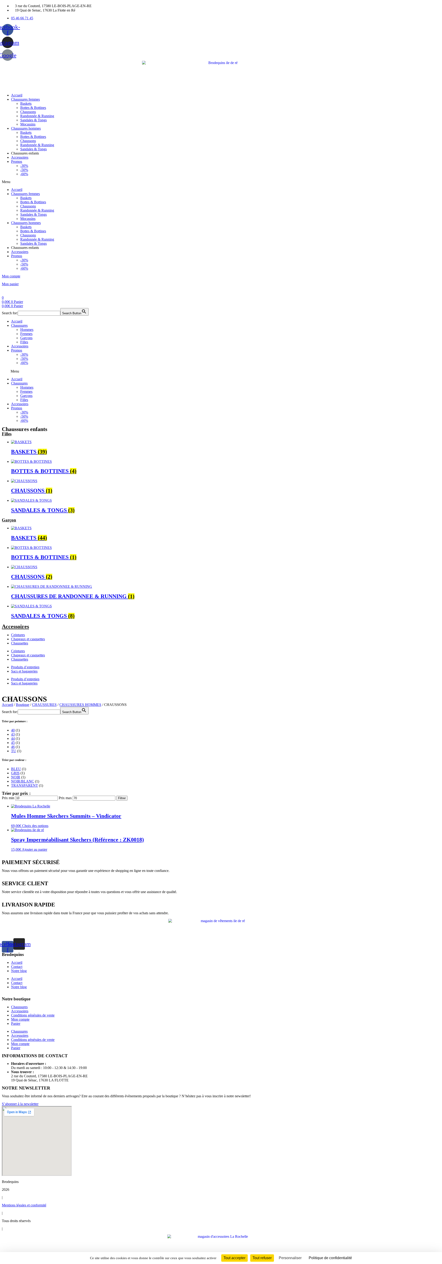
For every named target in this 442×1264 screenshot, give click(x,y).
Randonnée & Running (37, 116)
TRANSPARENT (24, 785)
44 (13, 738)
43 (13, 734)
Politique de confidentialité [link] (330, 1258)
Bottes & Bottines (33, 108)
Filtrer (122, 798)
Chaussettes (19, 643)
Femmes (26, 334)
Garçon (9, 520)
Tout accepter (234, 1258)
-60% (24, 174)
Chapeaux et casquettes (28, 639)
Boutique (22, 705)
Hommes (26, 330)
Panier (15, 1023)
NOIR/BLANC (22, 781)
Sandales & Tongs (33, 120)
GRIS (15, 773)
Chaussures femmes (25, 99)
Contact (16, 967)
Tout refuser (262, 1258)
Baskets (26, 103)
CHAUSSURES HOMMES (80, 705)
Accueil (16, 95)
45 (13, 743)
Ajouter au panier (34, 849)
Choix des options (35, 826)
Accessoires (19, 157)
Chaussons (28, 112)
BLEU (16, 769)
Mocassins (27, 124)
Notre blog (19, 971)
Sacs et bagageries (24, 671)
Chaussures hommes (26, 128)
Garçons (26, 338)
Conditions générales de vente (33, 1015)
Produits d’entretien (25, 667)
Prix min (8, 798)
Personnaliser (290, 1258)
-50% (24, 170)
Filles (24, 342)
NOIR (15, 777)
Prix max (65, 798)
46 (13, 747)
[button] (221, 182)
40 (13, 730)
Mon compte (11, 276)
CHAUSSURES (44, 705)
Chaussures (19, 325)
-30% (24, 166)
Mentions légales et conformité (24, 1205)
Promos (16, 161)
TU (13, 751)
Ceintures (18, 635)
